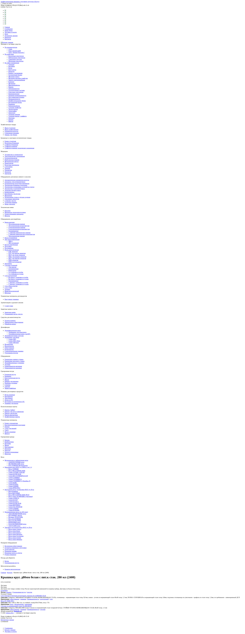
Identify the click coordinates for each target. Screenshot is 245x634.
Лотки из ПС (9, 400)
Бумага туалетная (10, 141)
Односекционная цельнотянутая (19, 229)
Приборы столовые (11, 383)
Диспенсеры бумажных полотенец (16, 185)
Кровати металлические (12, 569)
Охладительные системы (16, 90)
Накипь (10, 87)
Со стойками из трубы (15, 272)
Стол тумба (8, 288)
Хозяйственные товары (8, 124)
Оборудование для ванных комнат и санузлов (16, 177)
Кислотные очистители (16, 56)
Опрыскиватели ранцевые (13, 368)
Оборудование (9, 348)
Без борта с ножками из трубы (18, 277)
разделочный (44, 599)
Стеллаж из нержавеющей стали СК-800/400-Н (16, 606)
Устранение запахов (11, 36)
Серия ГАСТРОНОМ (15, 507)
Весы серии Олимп (14, 538)
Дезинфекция (5, 327)
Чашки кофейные (10, 388)
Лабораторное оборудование (14, 322)
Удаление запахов (14, 114)
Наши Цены (9, 30)
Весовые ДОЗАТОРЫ (15, 517)
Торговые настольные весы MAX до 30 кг (18, 527)
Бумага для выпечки (11, 423)
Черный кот (18, 611)
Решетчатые (12, 270)
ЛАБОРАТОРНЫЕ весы (16, 462)
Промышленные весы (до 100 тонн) (16, 512)
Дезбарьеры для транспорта (17, 332)
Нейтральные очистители (16, 58)
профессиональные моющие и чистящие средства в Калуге (20, 1)
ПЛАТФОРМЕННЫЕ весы (17, 524)
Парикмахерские (13, 94)
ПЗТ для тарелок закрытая (17, 253)
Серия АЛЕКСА (13, 498)
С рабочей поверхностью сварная (19, 232)
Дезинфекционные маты (13, 330)
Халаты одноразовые (11, 452)
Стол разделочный (11, 275)
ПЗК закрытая (13, 251)
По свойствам (9, 54)
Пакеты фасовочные (11, 415)
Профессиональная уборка (17, 101)
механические (19, 604)
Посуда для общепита (8, 558)
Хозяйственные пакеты (12, 417)
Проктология (9, 163)
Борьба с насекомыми (15, 73)
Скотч (7, 430)
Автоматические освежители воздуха (17, 180)
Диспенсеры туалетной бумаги (15, 188)
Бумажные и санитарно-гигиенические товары (16, 138)
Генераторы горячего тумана (14, 359)
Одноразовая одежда (7, 437)
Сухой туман (9, 306)
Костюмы (8, 443)
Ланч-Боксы (9, 398)
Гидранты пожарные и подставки (16, 548)
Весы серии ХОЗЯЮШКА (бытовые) (20, 496)
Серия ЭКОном (13, 342)
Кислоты (7, 210)
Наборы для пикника (11, 381)
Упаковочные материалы (9, 420)
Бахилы (7, 440)
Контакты (8, 39)
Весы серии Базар (14, 531)
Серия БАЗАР (13, 500)
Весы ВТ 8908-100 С (7, 601)
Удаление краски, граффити (17, 116)
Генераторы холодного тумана (14, 361)
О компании (9, 29)
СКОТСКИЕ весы (14, 526)
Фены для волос (10, 204)
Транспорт (11, 113)
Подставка (8, 246)
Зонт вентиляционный (12, 239)
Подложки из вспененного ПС (15, 401)
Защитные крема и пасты (9, 309)
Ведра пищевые (10, 395)
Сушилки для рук (10, 201)
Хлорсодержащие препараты (14, 214)
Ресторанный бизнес (15, 102)
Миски (7, 379)
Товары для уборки (11, 135)
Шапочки (8, 454)
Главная (7, 27)
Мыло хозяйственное (11, 129)
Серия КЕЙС (12, 483)
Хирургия (8, 173)
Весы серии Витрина (15, 534)
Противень (8, 263)
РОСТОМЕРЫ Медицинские (18, 465)
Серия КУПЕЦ (13, 484)
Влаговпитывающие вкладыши (15, 425)
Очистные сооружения (15, 92)
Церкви (10, 119)
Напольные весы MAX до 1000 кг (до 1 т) (18, 467)
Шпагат (7, 433)
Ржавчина (11, 104)
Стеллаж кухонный (11, 265)
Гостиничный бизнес (15, 75)
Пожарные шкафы (11, 551)
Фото (6, 34)
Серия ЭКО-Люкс (14, 341)
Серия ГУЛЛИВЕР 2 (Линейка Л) (19, 481)
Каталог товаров (10, 630)
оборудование (14, 599)
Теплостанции (13, 109)
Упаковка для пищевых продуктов (12, 391)
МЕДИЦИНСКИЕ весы (16, 464)
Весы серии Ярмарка (15, 539)
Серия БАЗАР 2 (13, 501)
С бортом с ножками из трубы (18, 282)
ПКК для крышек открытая (17, 257)
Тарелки (7, 386)
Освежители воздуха (11, 131)
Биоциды (11, 71)
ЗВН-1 (10, 241)
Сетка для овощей (10, 428)
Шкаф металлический (12, 291)
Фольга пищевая (10, 432)
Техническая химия (7, 207)
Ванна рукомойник (11, 238)
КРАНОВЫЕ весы (14, 522)
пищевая (23, 599)
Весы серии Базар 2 (14, 532)
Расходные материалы (12, 165)
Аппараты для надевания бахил (15, 182)
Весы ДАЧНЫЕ (13, 469)
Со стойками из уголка (15, 274)
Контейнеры (9, 396)
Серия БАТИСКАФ (14, 474)
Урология (8, 172)
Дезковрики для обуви (12, 337)
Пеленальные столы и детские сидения (17, 197)
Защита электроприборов (16, 80)
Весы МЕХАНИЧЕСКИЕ (16, 470)
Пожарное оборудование (9, 543)
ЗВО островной (13, 243)
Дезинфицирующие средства (14, 336)
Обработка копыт (10, 324)
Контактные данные (7, 620)
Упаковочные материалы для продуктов (14, 296)
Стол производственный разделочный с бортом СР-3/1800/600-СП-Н (23, 596)
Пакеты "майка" (10, 410)
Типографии (12, 111)
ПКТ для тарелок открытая (17, 258)
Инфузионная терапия (12, 160)
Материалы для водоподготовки (15, 212)
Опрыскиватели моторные (13, 366)
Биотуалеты (12, 70)
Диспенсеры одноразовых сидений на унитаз (19, 187)
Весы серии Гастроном (15, 536)
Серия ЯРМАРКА (14, 488)
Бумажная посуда (10, 374)
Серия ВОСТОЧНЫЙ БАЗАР (18, 476)
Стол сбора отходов (11, 286)
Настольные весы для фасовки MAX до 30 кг (19, 489)
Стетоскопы (8, 166)
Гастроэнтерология (11, 158)
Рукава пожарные (10, 554)
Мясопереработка (14, 85)
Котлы (7, 561)
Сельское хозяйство (14, 107)
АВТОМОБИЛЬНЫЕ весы (17, 514)
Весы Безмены (13, 491)
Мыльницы (8, 195)
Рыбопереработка (14, 106)
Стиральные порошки (12, 133)
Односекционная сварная (16, 227)
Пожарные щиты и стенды (13, 553)
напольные (28, 604)
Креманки (8, 376)
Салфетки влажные (11, 146)
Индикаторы (9, 344)
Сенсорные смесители (12, 199)
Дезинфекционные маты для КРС (19, 334)
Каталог (9, 572)
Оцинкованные (13, 231)
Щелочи (7, 216)
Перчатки (8, 448)
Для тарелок (12, 267)
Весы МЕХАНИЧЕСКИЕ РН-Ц (18, 495)
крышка (8, 592)
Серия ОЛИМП (13, 486)
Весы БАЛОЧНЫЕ (14, 519)
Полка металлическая (12, 250)
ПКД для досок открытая (16, 255)
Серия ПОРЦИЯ (13, 510)
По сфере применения (12, 63)
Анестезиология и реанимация (15, 156)
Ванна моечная (9, 222)
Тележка (7, 289)
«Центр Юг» (10, 613)
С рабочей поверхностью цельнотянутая (21, 234)
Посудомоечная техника (16, 97)
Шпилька (8, 293)
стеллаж (42, 609)
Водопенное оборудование (13, 546)
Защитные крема (10, 312)
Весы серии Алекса (14, 529)
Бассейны (11, 66)
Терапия (7, 168)
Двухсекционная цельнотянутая (18, 226)
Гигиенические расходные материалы (17, 183)
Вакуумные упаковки (12, 299)
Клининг (11, 82)
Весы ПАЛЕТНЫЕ (14, 520)
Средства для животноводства (11, 317)
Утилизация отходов (11, 353)
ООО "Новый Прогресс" (16, 52)
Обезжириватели (14, 88)
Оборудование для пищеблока (10, 219)
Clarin (10, 49)
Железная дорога (13, 76)
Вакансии (8, 37)
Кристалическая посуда (12, 378)
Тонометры (8, 170)
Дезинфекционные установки (14, 363)
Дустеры (7, 364)
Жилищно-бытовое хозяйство (18, 78)
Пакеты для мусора (11, 413)
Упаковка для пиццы (11, 403)
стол (51, 599)
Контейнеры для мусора (12, 194)
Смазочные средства (15, 59)
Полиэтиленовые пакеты (9, 406)
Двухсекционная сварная (16, 224)
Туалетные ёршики (11, 202)
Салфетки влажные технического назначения (19, 148)
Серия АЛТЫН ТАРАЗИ (16, 472)
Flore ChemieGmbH (14, 51)
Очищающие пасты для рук (14, 314)
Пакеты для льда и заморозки (14, 411)
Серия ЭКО (12, 339)
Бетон (10, 68)
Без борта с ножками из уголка (18, 279)
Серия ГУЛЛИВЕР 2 (15, 479)
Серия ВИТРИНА (14, 505)
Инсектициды (9, 346)
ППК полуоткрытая (14, 262)
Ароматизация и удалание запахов (12, 302)
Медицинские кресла (11, 161)
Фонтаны (11, 118)
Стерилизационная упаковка (14, 351)
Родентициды (9, 349)
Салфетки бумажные (11, 144)
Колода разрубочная (11, 244)
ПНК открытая (13, 260)
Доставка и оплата (11, 32)
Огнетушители (9, 549)
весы (11, 604)
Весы (2, 457)
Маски (7, 445)
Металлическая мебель (8, 566)
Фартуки (7, 450)
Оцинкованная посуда (12, 563)
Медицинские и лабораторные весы (16, 460)
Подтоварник (9, 248)
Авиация (11, 64)
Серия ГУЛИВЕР (14, 477)
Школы (10, 121)
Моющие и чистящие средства (11, 44)
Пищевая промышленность (17, 95)
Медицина (11, 83)
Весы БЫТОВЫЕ (14, 493)
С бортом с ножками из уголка (18, 284)
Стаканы (7, 385)
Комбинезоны (9, 442)
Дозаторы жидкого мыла (13, 190)
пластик (29, 592)
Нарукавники (9, 447)
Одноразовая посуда (7, 371)
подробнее (4, 590)
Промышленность (14, 99)
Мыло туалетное (10, 128)
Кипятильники (9, 192)
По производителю (11, 47)
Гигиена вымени (10, 320)
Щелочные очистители (15, 61)
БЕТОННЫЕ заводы (15, 515)
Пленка (7, 427)
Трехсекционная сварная (16, 236)
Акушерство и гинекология (14, 154)
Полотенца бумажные (12, 143)
